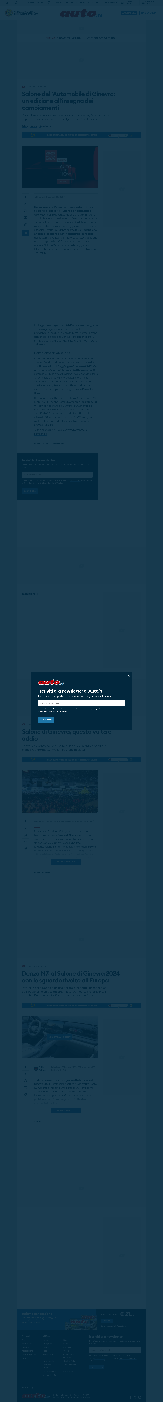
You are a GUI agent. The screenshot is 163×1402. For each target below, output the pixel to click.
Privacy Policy (91, 709)
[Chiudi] (129, 675)
